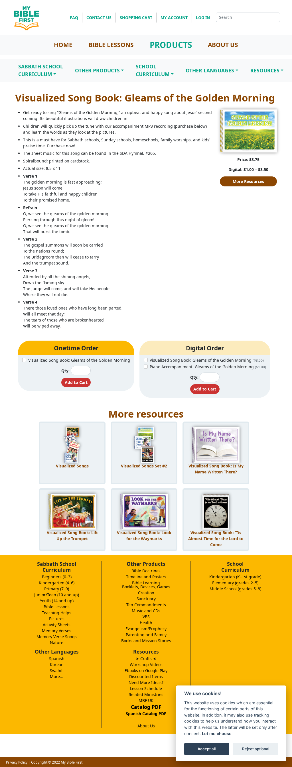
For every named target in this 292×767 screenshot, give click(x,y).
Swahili (57, 670)
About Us (146, 726)
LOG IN (203, 17)
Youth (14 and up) (57, 600)
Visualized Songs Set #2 (144, 466)
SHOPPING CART (136, 17)
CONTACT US (98, 17)
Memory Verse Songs (56, 636)
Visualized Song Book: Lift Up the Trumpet (72, 535)
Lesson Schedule (146, 688)
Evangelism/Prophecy (146, 628)
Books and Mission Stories (146, 640)
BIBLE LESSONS (111, 45)
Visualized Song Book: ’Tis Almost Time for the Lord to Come (216, 538)
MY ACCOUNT (174, 17)
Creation (146, 592)
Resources (264, 70)
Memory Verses (56, 630)
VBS (146, 616)
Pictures (56, 618)
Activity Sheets (56, 624)
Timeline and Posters (146, 576)
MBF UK (146, 700)
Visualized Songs (72, 466)
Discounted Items (146, 676)
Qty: (65, 370)
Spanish (56, 658)
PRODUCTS (171, 44)
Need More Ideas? (146, 682)
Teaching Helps (56, 612)
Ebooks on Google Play (146, 670)
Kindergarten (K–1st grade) (235, 576)
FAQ (74, 17)
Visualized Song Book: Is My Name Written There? (216, 469)
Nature (56, 642)
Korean (57, 664)
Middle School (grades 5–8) (235, 588)
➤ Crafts (146, 658)
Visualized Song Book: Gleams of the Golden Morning (79, 360)
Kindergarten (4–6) (56, 582)
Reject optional (255, 748)
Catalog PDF (146, 706)
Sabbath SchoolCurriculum (40, 70)
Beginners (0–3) (57, 576)
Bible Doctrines (146, 570)
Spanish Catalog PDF (146, 713)
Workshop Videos (146, 664)
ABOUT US (223, 45)
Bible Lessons (57, 606)
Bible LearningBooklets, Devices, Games (146, 584)
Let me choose (217, 733)
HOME (63, 45)
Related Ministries (146, 694)
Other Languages (210, 70)
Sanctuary (146, 598)
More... (56, 676)
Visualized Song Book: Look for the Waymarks (144, 535)
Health (146, 622)
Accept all (207, 748)
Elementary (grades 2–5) (235, 582)
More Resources (248, 181)
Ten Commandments (146, 604)
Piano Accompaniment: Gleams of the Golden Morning (208, 366)
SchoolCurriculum (153, 70)
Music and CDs (146, 610)
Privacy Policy (16, 762)
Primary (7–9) (56, 588)
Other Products (97, 70)
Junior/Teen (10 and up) (56, 594)
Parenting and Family (146, 634)
